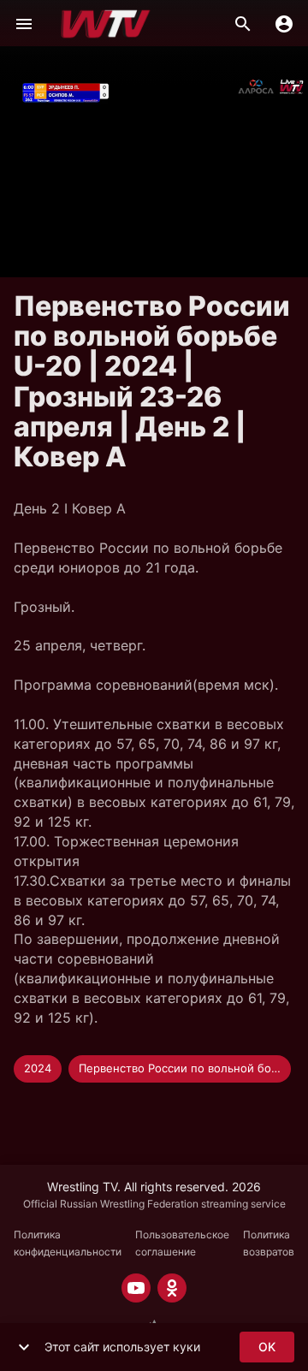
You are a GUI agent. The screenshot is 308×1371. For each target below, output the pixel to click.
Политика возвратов (268, 1243)
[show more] (23, 1347)
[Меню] (23, 24)
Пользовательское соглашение (182, 1243)
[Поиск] (243, 24)
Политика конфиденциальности (67, 1243)
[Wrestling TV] (105, 24)
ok (266, 1346)
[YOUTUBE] (136, 1288)
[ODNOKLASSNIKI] (172, 1288)
